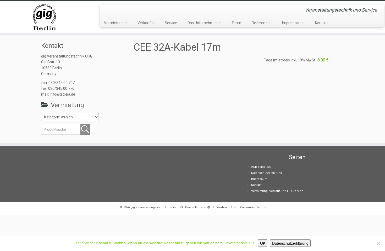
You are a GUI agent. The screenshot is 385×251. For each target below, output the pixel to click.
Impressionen (293, 23)
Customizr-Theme (252, 207)
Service (171, 23)
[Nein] (378, 243)
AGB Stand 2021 (262, 167)
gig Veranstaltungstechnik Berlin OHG (156, 207)
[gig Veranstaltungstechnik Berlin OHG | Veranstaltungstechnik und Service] (44, 17)
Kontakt (321, 23)
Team (236, 23)
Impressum (259, 179)
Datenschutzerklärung (266, 173)
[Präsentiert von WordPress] (209, 206)
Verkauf (145, 23)
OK (262, 243)
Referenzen (262, 23)
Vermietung (114, 23)
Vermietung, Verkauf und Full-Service (277, 191)
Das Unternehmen (203, 23)
